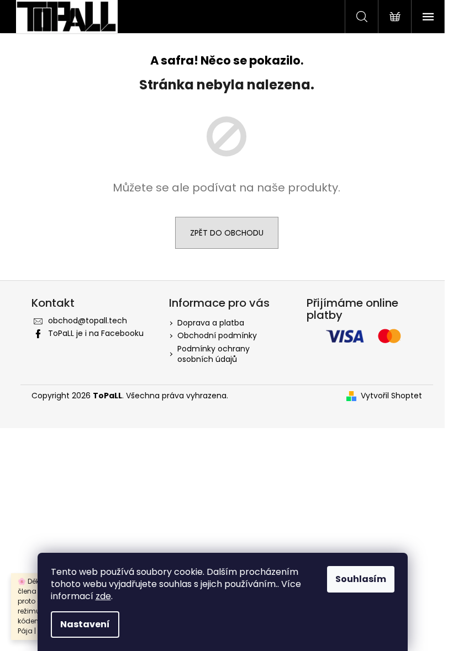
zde (103, 596)
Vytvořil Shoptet (391, 396)
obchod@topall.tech (87, 320)
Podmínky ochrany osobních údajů (213, 354)
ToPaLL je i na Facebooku (96, 333)
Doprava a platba (210, 322)
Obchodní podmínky (217, 335)
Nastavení (85, 624)
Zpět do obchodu (227, 232)
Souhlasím (360, 579)
